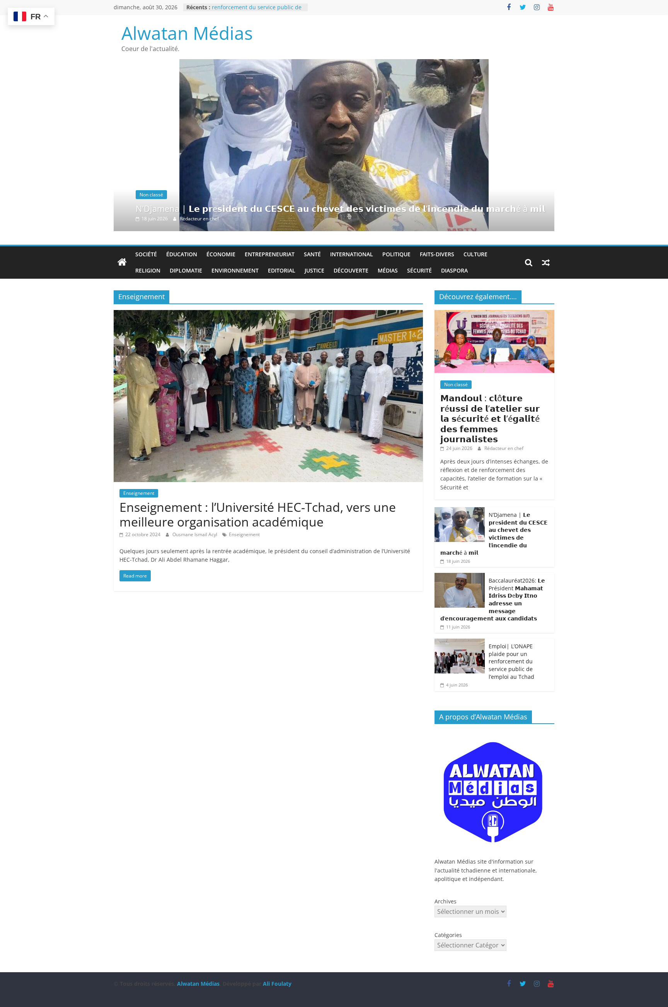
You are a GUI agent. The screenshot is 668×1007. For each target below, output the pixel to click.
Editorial (281, 270)
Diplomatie (186, 270)
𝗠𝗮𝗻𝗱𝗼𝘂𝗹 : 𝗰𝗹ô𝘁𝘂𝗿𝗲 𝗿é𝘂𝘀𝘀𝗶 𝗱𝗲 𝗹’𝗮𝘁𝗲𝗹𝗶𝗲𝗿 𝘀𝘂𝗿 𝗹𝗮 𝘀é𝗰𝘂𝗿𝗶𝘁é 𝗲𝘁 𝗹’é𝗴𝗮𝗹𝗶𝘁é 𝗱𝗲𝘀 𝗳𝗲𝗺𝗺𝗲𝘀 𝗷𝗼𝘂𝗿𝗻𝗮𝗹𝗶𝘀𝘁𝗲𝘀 (490, 418)
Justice (314, 270)
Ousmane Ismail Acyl (195, 534)
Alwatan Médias (187, 33)
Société (146, 254)
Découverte (351, 270)
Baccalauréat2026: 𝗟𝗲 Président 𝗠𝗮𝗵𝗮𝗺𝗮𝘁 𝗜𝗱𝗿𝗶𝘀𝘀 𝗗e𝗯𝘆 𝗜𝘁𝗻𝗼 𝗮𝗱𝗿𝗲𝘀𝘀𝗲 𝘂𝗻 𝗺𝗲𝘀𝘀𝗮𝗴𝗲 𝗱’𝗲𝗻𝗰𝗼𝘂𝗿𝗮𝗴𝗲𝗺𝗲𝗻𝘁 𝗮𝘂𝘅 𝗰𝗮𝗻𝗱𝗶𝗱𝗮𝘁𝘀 (492, 599)
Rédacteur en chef (199, 218)
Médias (388, 270)
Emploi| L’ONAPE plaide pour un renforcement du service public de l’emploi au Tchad (511, 661)
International (351, 254)
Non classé (151, 194)
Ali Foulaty (277, 983)
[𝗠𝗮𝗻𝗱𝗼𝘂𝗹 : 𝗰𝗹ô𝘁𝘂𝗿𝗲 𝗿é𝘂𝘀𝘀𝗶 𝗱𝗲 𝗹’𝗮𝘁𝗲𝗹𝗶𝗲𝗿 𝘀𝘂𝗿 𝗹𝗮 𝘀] (494, 314)
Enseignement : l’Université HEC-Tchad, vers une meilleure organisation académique (257, 514)
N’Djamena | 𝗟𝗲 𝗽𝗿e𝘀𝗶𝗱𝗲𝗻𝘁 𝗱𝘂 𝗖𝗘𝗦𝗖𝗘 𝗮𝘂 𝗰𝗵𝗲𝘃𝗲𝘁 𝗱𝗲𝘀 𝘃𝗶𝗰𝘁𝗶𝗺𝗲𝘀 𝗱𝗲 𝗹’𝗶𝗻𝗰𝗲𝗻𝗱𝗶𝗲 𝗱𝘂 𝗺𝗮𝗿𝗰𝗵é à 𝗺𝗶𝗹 (340, 208)
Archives (446, 901)
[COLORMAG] (494, 734)
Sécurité (419, 270)
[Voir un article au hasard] (545, 262)
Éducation (181, 254)
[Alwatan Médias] (122, 262)
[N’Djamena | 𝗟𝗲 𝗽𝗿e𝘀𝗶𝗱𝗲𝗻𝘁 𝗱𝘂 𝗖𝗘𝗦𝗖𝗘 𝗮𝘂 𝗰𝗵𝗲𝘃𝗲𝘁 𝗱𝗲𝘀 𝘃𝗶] (334, 64)
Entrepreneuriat (270, 254)
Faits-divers (437, 254)
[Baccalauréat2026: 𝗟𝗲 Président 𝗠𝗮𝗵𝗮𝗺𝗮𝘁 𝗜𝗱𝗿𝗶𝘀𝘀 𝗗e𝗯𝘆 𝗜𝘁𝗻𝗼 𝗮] (460, 577)
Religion (147, 270)
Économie (220, 254)
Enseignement (138, 493)
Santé (312, 254)
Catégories (448, 935)
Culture (475, 254)
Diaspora (454, 270)
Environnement (235, 270)
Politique (396, 254)
